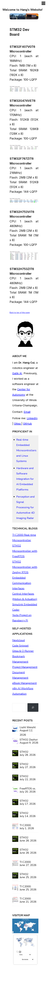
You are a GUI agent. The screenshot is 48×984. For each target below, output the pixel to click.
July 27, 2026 (28, 767)
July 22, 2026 (28, 779)
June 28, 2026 (28, 840)
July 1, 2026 (27, 828)
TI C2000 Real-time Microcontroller (24, 537)
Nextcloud (18, 640)
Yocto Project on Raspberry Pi (21, 617)
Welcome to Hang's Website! (22, 10)
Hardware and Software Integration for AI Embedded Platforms (25, 478)
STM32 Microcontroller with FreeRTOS (24, 551)
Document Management (20, 675)
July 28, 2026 (28, 755)
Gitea (17, 423)
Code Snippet (20, 645)
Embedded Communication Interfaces (21, 583)
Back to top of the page (20, 312)
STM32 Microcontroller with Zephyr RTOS (24, 567)
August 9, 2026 (29, 743)
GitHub (27, 423)
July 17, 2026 (28, 804)
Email (27, 411)
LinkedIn (32, 418)
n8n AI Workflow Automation (22, 691)
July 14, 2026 (28, 816)
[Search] (32, 707)
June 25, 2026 (28, 877)
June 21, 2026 (28, 902)
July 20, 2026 (28, 791)
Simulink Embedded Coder (24, 607)
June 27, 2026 (28, 865)
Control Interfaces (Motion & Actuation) (24, 596)
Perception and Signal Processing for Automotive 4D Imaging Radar (25, 507)
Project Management (24, 667)
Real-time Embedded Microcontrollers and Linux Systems (26, 450)
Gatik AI (17, 373)
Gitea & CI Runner (23, 651)
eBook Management (24, 683)
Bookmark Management (20, 659)
